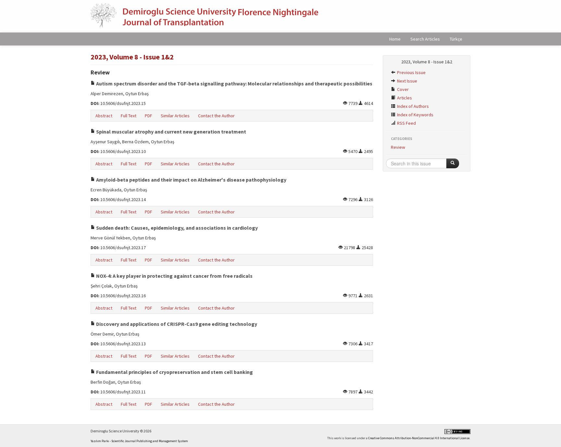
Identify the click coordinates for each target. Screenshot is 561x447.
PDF (148, 116)
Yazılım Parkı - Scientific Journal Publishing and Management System (139, 441)
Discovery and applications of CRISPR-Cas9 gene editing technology (176, 324)
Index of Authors (412, 106)
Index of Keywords (414, 115)
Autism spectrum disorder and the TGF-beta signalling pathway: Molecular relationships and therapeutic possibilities (233, 83)
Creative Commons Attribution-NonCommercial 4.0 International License (418, 438)
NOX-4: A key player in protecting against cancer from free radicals (174, 276)
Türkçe (456, 39)
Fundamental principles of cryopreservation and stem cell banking (174, 372)
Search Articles (425, 39)
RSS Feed (406, 123)
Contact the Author (216, 116)
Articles (404, 98)
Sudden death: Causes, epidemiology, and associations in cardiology (176, 227)
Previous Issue (411, 72)
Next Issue (406, 81)
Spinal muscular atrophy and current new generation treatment (170, 131)
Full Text (128, 116)
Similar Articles (175, 116)
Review (398, 147)
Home (395, 39)
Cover (402, 89)
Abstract (103, 116)
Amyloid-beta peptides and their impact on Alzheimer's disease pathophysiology (190, 179)
